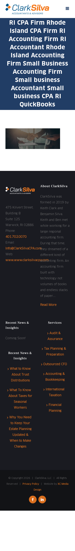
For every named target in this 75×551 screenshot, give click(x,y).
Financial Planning (55, 407)
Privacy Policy (31, 484)
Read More (48, 305)
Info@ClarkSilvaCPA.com (23, 248)
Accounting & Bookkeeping (55, 376)
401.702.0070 (16, 236)
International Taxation (55, 392)
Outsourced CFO (55, 364)
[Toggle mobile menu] (68, 8)
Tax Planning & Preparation (55, 351)
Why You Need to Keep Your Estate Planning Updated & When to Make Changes (20, 432)
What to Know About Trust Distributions (20, 374)
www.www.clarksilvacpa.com (27, 260)
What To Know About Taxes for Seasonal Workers (20, 399)
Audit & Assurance (55, 336)
